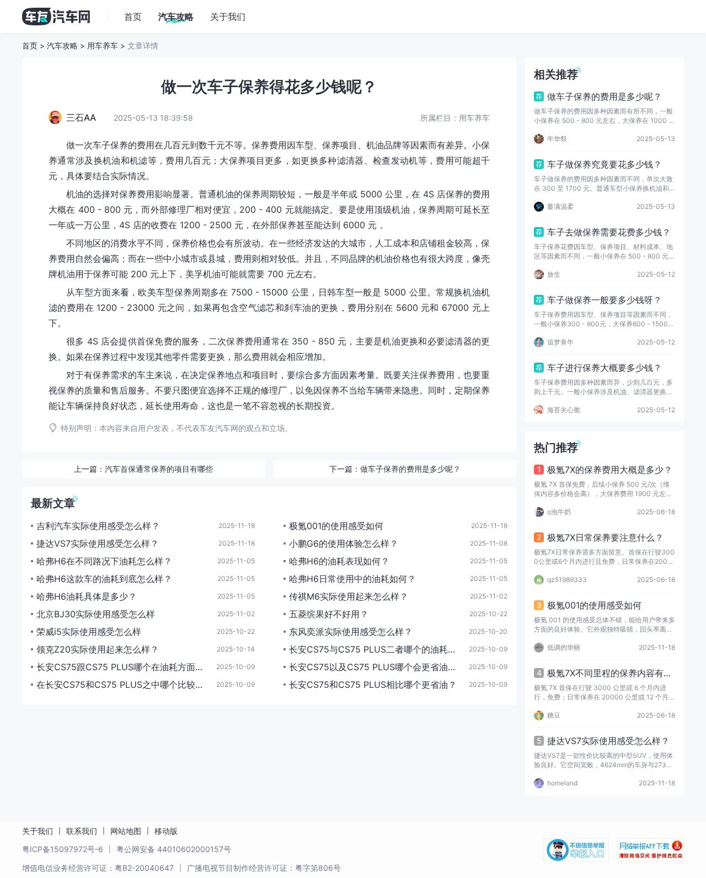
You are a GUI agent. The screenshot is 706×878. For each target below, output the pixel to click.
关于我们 (37, 831)
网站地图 (125, 831)
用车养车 (102, 45)
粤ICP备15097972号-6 (62, 849)
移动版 (166, 831)
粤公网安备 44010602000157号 (173, 849)
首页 (30, 45)
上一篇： (143, 468)
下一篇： (395, 468)
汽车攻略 (62, 45)
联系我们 (81, 831)
